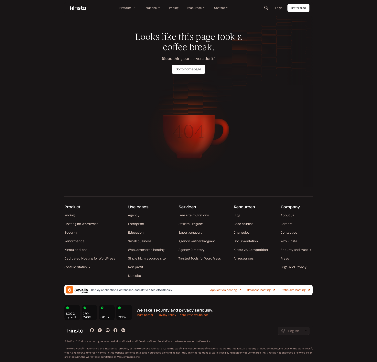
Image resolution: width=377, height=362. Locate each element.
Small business (140, 241)
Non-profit (135, 267)
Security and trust (294, 250)
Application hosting (223, 290)
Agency (133, 215)
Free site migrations (193, 215)
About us (287, 215)
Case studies (243, 224)
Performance (74, 241)
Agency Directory (191, 250)
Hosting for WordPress (81, 224)
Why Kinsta (289, 241)
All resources (244, 258)
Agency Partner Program (196, 241)
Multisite (134, 275)
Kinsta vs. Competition (251, 250)
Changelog (242, 232)
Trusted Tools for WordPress (199, 258)
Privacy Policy (166, 315)
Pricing (69, 215)
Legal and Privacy (293, 267)
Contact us (289, 232)
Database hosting (259, 290)
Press (285, 258)
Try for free (298, 8)
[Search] (266, 8)
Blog (237, 215)
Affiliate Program (190, 224)
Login (279, 8)
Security (70, 232)
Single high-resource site (147, 258)
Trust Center (145, 315)
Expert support (190, 232)
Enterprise (136, 224)
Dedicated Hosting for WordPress (89, 258)
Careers (286, 224)
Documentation (246, 241)
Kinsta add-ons (75, 250)
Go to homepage (188, 69)
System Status (75, 267)
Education (136, 232)
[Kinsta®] (78, 8)
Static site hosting (293, 290)
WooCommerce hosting (146, 250)
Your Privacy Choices (194, 315)
